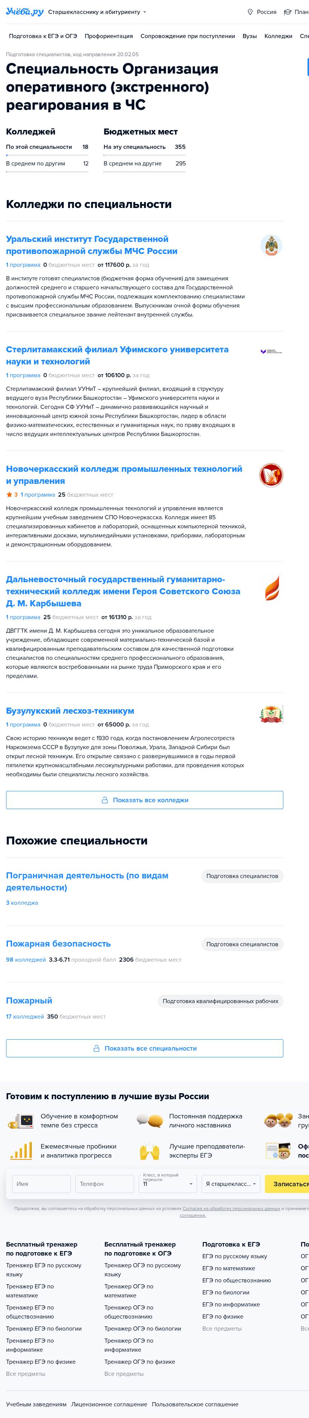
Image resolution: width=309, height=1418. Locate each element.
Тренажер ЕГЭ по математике (30, 1291)
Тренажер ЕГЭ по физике (41, 1362)
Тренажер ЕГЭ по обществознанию (30, 1312)
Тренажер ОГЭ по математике (128, 1291)
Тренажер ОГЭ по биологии (142, 1328)
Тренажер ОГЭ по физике (139, 1362)
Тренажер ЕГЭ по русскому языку (43, 1270)
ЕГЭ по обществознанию (236, 1280)
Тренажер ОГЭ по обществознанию (128, 1312)
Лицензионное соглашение (109, 1404)
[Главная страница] (25, 12)
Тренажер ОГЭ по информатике (128, 1345)
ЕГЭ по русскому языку (234, 1256)
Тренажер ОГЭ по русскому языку (142, 1270)
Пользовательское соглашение (195, 1404)
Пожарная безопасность (58, 943)
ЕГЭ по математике (228, 1268)
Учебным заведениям (36, 1404)
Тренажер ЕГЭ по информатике (30, 1345)
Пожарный (29, 1000)
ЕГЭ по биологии (225, 1292)
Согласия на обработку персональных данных (231, 1208)
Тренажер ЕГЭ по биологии (44, 1328)
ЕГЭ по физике (222, 1316)
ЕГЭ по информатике (231, 1304)
